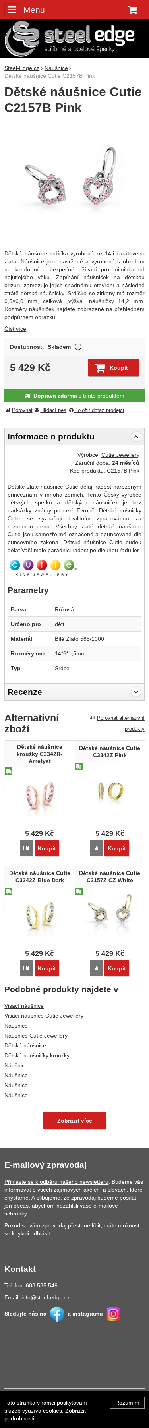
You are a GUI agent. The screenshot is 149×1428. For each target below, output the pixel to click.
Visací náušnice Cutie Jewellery (43, 1016)
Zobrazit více (78, 347)
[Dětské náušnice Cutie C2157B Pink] (74, 183)
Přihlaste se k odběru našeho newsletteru (56, 1182)
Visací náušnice (24, 1006)
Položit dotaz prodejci (99, 410)
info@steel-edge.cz (45, 1297)
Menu (34, 9)
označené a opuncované (100, 534)
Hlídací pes (53, 410)
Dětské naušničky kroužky (37, 1055)
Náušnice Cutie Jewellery (36, 1035)
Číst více (15, 329)
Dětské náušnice (25, 1045)
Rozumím (127, 1402)
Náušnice (16, 1025)
